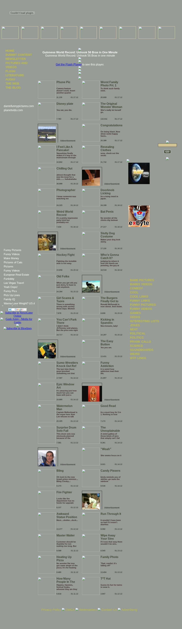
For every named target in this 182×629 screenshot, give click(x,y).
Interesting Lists (144, 321)
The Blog (13, 87)
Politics (137, 337)
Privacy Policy (51, 610)
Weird (135, 354)
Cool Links (139, 296)
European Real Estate (16, 274)
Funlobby (9, 278)
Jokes (135, 325)
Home (10, 50)
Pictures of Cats (13, 262)
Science (136, 346)
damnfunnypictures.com (19, 106)
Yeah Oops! (10, 286)
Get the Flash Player (69, 64)
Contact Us (109, 610)
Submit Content (19, 55)
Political (138, 333)
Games (135, 313)
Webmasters (88, 610)
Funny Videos (12, 254)
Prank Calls (140, 341)
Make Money (11, 258)
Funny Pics (10, 291)
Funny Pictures (12, 250)
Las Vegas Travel (14, 282)
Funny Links (140, 300)
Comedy (136, 288)
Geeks (135, 317)
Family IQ (9, 299)
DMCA (70, 610)
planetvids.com (13, 110)
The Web (12, 83)
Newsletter (16, 59)
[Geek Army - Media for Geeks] (17, 315)
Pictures (8, 266)
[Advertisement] (79, 41)
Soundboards (141, 350)
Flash (10, 71)
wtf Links (138, 358)
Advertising (129, 610)
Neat (134, 329)
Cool (134, 292)
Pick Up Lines (12, 295)
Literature (15, 75)
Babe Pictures (142, 280)
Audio (10, 79)
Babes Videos (141, 284)
